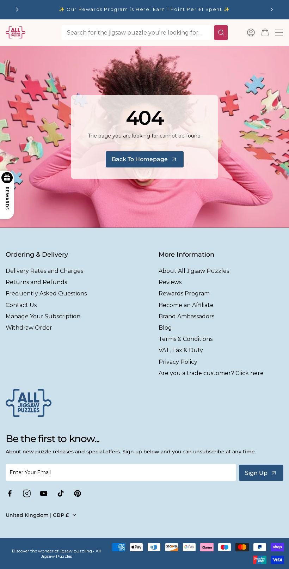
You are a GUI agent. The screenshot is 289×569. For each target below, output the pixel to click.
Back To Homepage (140, 159)
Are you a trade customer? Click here (211, 373)
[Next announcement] (271, 9)
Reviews (170, 282)
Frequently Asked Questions (46, 293)
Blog (165, 327)
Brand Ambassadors (186, 316)
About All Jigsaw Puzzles (194, 271)
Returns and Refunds (36, 282)
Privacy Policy (178, 362)
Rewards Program (184, 293)
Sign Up (256, 473)
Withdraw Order (29, 327)
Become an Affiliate (186, 305)
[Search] (221, 32)
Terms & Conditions (186, 339)
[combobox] (136, 32)
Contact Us (21, 305)
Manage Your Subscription (43, 316)
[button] (265, 32)
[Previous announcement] (17, 9)
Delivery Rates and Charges (44, 271)
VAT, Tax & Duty (181, 350)
